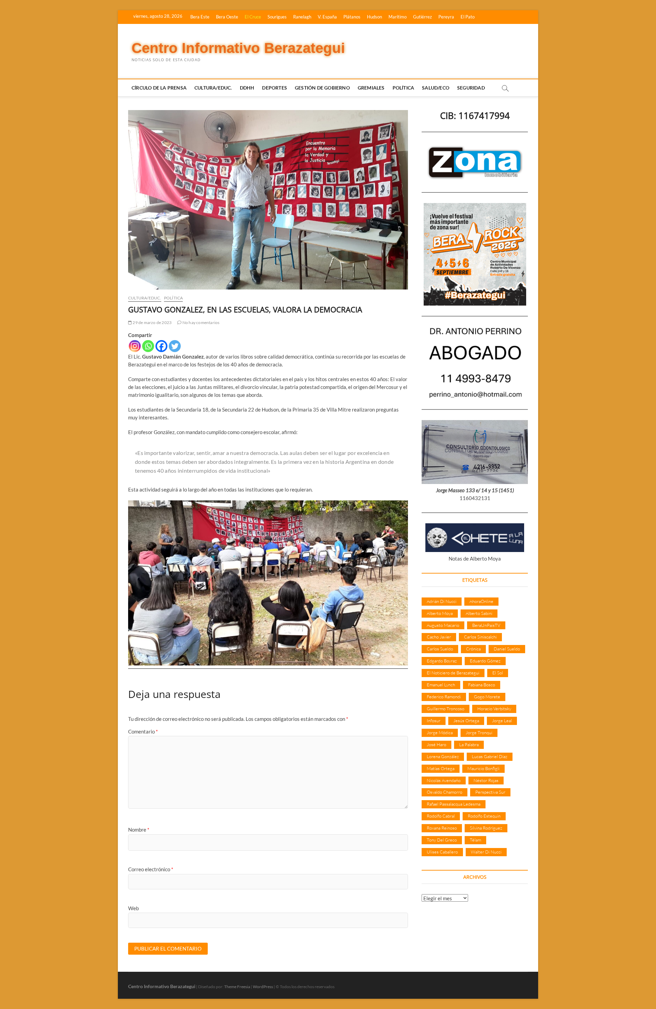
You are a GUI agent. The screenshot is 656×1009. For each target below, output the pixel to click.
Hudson (374, 16)
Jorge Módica (440, 732)
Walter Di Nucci (486, 852)
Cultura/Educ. (213, 88)
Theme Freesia (237, 986)
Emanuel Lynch (441, 684)
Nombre (138, 829)
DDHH (247, 88)
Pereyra (446, 16)
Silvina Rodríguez (486, 828)
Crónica (473, 648)
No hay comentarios (200, 322)
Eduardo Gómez (485, 660)
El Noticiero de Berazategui (453, 672)
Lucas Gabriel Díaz (489, 756)
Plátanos (351, 16)
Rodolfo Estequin (484, 816)
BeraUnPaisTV (486, 625)
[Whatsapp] (148, 346)
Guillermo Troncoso (445, 708)
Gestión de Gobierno (322, 88)
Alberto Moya (440, 613)
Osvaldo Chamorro (444, 792)
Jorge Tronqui (479, 732)
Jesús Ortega (466, 720)
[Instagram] (135, 346)
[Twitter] (175, 346)
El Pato (468, 16)
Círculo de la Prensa (159, 88)
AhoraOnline (481, 601)
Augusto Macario (443, 625)
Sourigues (277, 16)
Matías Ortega (440, 768)
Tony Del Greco (442, 840)
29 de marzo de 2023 (152, 322)
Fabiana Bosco (481, 684)
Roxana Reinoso (442, 828)
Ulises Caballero (442, 852)
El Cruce (253, 16)
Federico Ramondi (444, 696)
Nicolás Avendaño (444, 780)
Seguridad (471, 88)
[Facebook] (161, 346)
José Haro (436, 744)
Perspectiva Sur (490, 792)
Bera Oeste (227, 16)
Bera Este (199, 16)
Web (133, 908)
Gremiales (371, 88)
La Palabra (469, 744)
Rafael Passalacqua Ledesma (453, 804)
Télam (475, 840)
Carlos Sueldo (440, 648)
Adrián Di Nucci (441, 601)
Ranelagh (302, 16)
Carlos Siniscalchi (480, 637)
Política (403, 88)
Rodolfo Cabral (441, 816)
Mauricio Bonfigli (483, 768)
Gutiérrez (422, 16)
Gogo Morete (487, 696)
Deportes (274, 88)
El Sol (497, 672)
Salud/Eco (435, 88)
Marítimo (397, 16)
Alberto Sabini (479, 613)
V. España (327, 16)
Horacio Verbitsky (494, 708)
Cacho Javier (439, 637)
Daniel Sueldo (507, 648)
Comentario (143, 731)
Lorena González (443, 756)
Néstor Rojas (486, 780)
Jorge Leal (502, 720)
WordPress (263, 986)
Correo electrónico (150, 869)
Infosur (433, 720)
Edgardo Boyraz (442, 660)
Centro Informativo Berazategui (238, 48)
